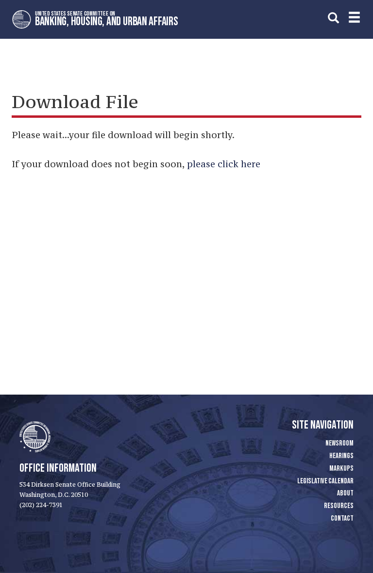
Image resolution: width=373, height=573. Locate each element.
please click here (223, 164)
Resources (339, 505)
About (345, 493)
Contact (342, 518)
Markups (341, 468)
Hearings (341, 456)
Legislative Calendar (325, 481)
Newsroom (339, 443)
